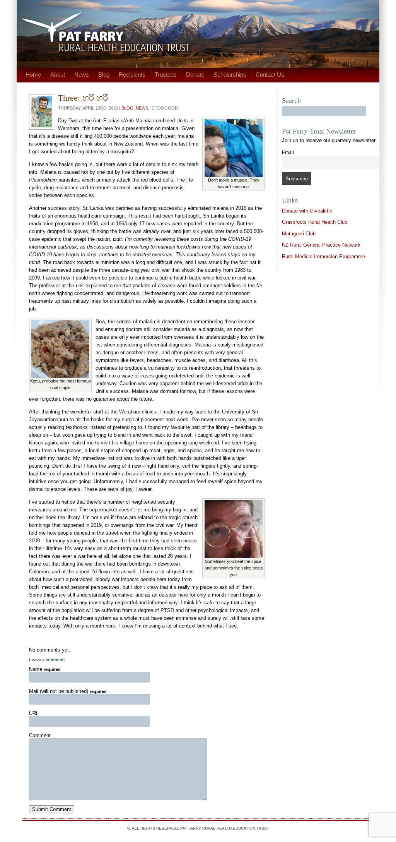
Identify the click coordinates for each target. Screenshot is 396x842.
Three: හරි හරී (83, 98)
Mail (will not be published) (68, 691)
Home (33, 74)
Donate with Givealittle (307, 211)
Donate (195, 74)
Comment (40, 735)
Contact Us (270, 74)
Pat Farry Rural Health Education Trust (224, 828)
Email (288, 152)
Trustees (166, 74)
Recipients (132, 74)
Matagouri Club (299, 234)
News (81, 74)
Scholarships (229, 74)
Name (45, 669)
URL (34, 713)
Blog (103, 74)
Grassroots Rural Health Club (314, 222)
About (57, 74)
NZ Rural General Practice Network (321, 245)
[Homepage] (198, 34)
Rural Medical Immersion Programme (323, 256)
